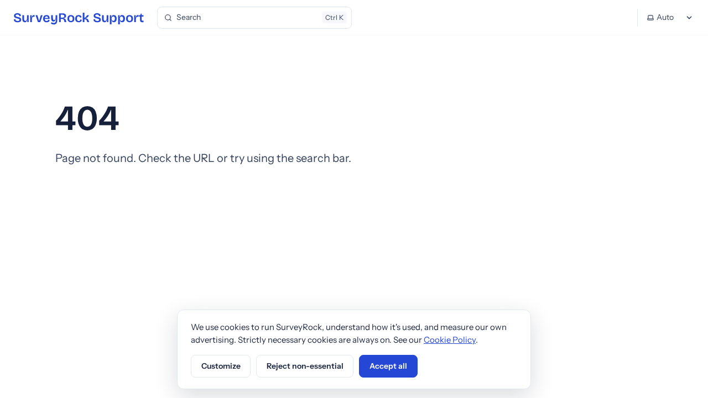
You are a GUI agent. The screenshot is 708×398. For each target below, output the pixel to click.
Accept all (388, 366)
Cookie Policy (450, 339)
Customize (221, 366)
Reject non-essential (305, 366)
